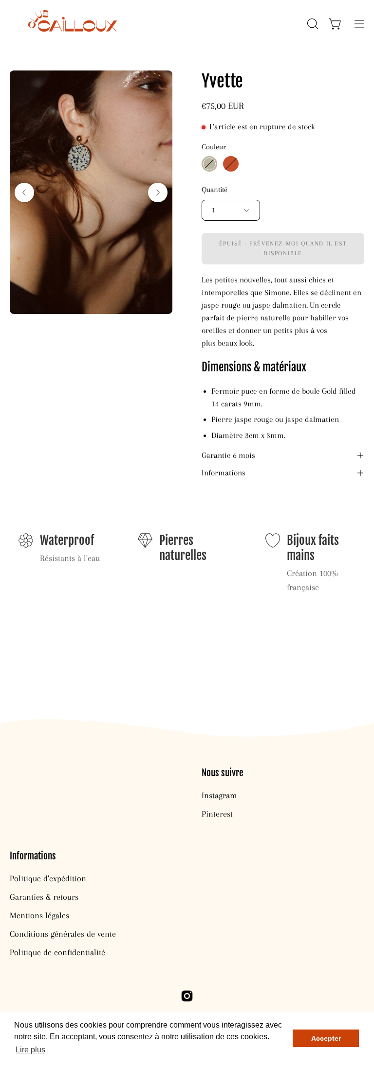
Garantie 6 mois (228, 455)
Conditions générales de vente (63, 934)
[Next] (158, 192)
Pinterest (217, 814)
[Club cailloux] (70, 23)
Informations (223, 473)
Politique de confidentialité (57, 952)
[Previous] (24, 192)
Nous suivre (222, 773)
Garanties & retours (44, 897)
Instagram (219, 795)
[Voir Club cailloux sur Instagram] (187, 996)
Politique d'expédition (48, 878)
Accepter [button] (326, 1038)
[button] (311, 24)
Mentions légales (39, 915)
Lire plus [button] (30, 1050)
